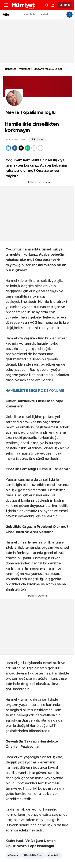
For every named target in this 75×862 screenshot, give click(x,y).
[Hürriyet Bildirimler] (53, 5)
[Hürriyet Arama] (47, 5)
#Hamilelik (53, 855)
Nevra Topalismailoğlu (47, 69)
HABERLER (10, 69)
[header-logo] (23, 5)
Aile (6, 14)
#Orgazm (13, 855)
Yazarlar (25, 69)
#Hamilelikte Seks (33, 855)
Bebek (44, 14)
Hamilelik (29, 14)
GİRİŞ (66, 5)
